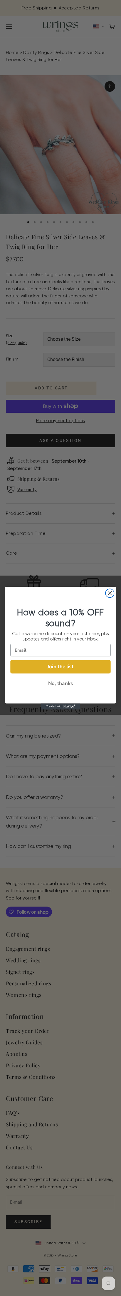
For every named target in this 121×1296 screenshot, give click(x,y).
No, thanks (60, 683)
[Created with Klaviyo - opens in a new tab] (60, 706)
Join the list (60, 666)
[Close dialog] (109, 593)
